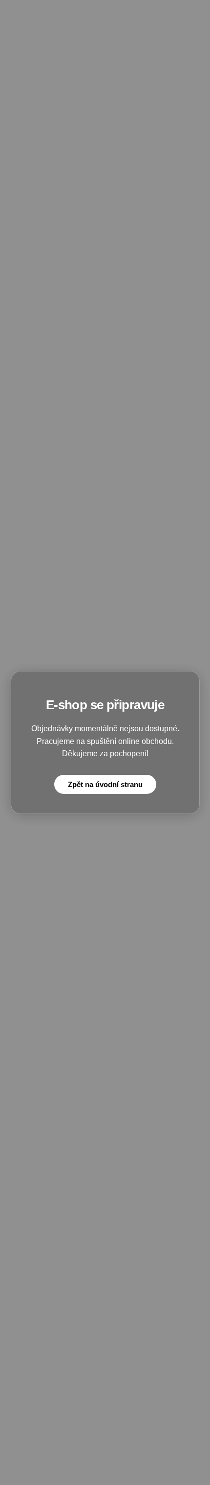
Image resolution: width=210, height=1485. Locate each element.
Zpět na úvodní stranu (105, 784)
